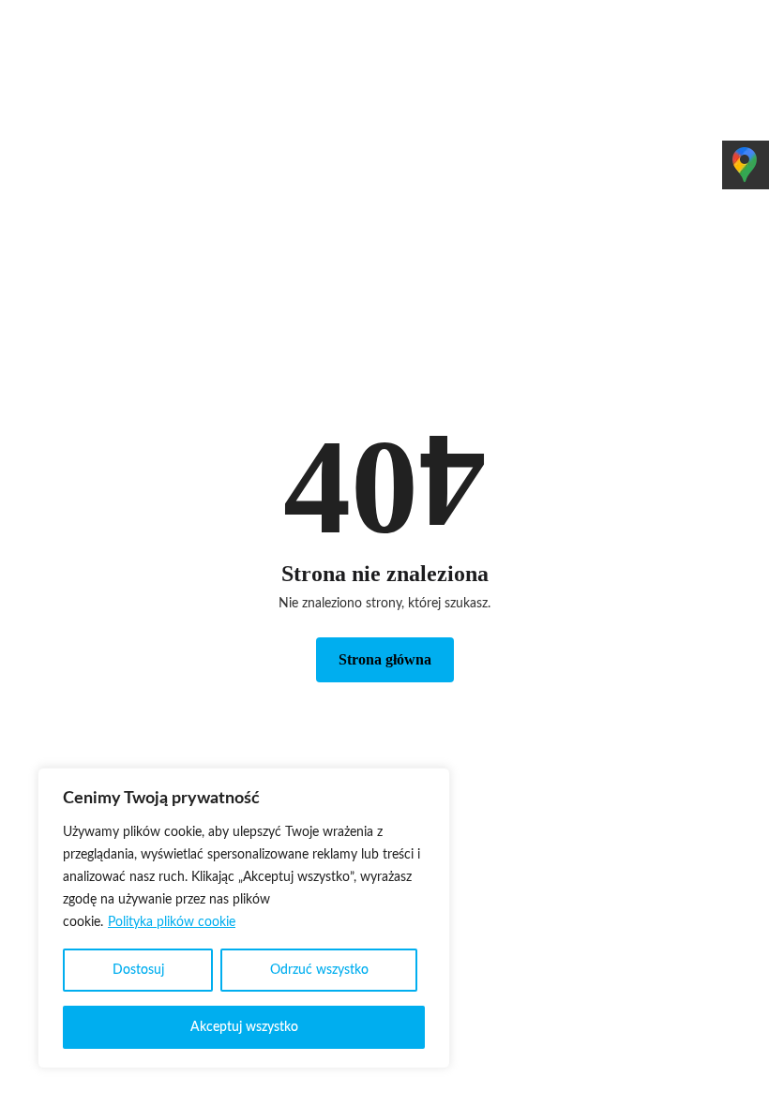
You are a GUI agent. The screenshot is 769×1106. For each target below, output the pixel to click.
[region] (244, 918)
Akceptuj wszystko (244, 1027)
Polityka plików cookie (171, 922)
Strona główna (385, 659)
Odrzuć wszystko (319, 970)
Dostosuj (138, 970)
